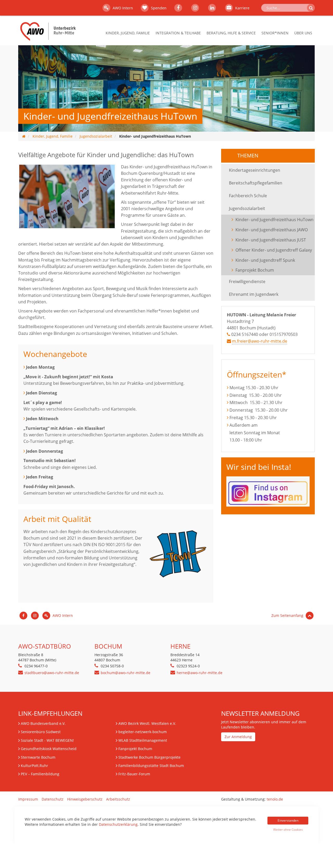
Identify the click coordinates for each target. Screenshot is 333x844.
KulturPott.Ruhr (34, 765)
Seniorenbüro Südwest (41, 731)
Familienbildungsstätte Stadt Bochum (151, 765)
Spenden (158, 7)
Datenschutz (52, 799)
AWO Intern (122, 7)
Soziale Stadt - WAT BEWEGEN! (47, 740)
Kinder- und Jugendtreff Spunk (265, 260)
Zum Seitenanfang (287, 615)
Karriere (241, 7)
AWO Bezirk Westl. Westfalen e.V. (147, 723)
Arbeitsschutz (118, 799)
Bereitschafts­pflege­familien (255, 183)
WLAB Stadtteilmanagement (142, 740)
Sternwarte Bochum (38, 757)
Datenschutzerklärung (118, 824)
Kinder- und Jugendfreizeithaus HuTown (275, 219)
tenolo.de (275, 799)
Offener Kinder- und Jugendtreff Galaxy (273, 250)
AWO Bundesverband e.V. (43, 723)
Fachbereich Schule (248, 196)
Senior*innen (275, 32)
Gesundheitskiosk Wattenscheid (48, 748)
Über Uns (303, 32)
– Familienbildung (40, 773)
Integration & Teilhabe (178, 32)
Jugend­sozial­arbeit (96, 136)
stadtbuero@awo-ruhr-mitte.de (51, 672)
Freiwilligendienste (247, 281)
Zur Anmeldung (238, 736)
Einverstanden (288, 820)
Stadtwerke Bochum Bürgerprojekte (149, 757)
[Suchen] (311, 8)
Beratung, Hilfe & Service (231, 32)
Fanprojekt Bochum (254, 270)
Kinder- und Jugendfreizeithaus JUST (270, 240)
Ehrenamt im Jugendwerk (253, 294)
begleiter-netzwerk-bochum (142, 731)
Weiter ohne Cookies (288, 829)
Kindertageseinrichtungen (254, 170)
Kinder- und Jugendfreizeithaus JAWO (271, 230)
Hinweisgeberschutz (85, 799)
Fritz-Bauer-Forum (134, 773)
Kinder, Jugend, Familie (128, 32)
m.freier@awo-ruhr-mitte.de (259, 341)
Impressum (28, 799)
